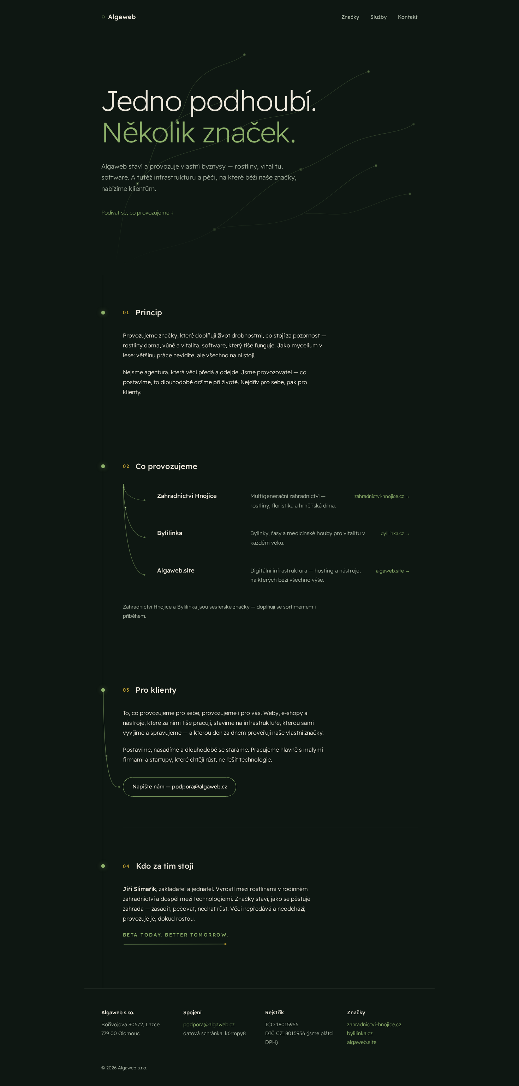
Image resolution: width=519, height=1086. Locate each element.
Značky (350, 17)
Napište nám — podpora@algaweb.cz (179, 786)
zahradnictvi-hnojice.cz (374, 1024)
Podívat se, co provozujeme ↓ (137, 212)
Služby (378, 17)
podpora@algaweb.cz (209, 1024)
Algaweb (122, 17)
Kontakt (408, 17)
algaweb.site (361, 1042)
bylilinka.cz (360, 1033)
